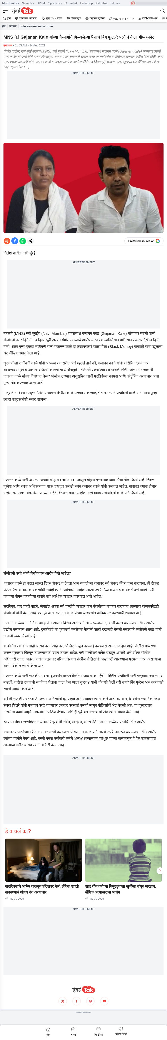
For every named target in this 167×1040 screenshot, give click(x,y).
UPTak (41, 3)
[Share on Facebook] (14, 240)
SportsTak (55, 3)
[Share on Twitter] (30, 240)
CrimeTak (71, 3)
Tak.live (115, 3)
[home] (83, 989)
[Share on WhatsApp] (22, 240)
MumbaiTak (10, 3)
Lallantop (86, 3)
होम (3, 26)
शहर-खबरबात (120, 18)
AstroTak (101, 3)
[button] (43, 860)
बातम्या (13, 26)
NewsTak (28, 3)
